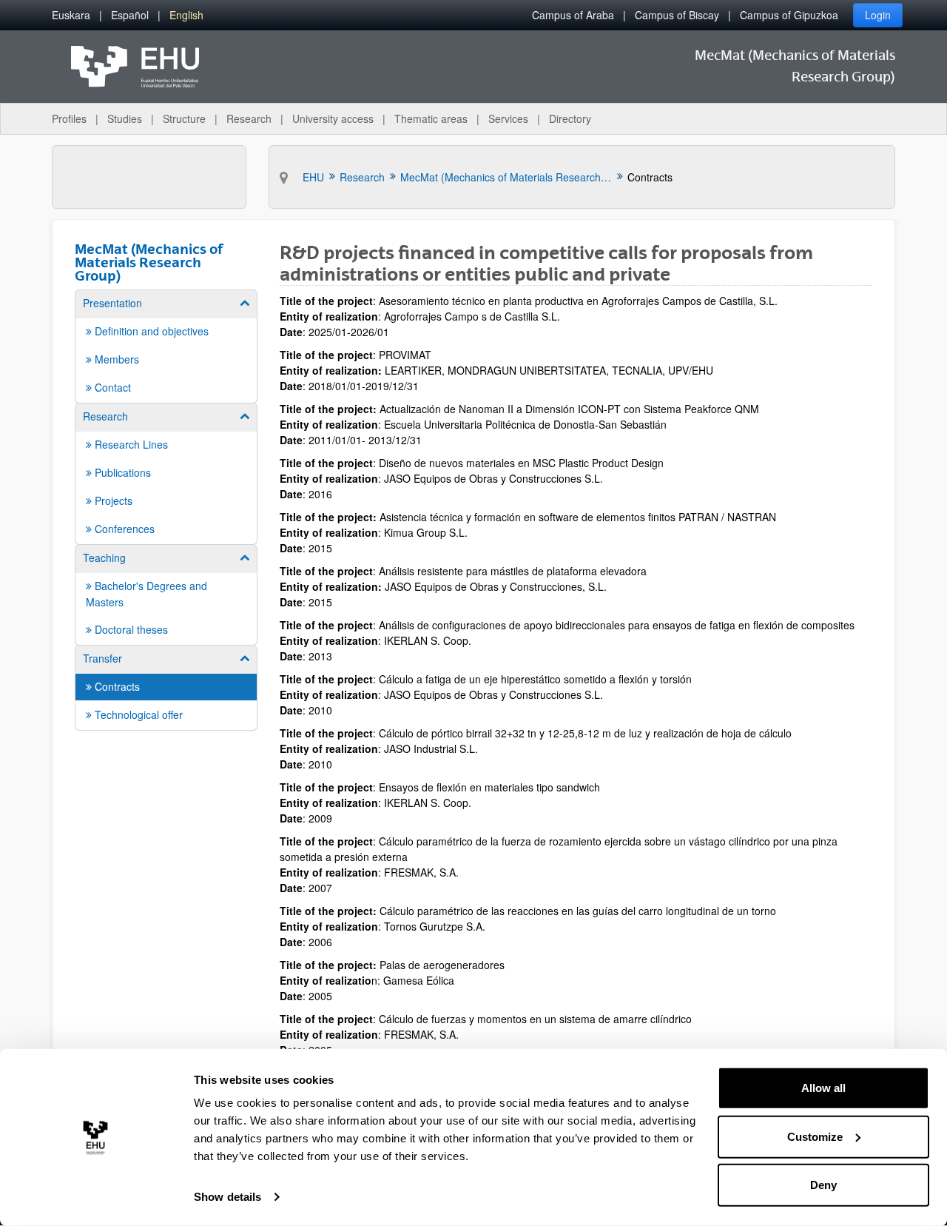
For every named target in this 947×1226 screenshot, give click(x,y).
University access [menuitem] (333, 118)
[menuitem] (71, 15)
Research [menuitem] (249, 118)
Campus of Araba (573, 14)
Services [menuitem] (508, 118)
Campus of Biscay (677, 14)
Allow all (823, 1088)
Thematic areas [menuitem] (431, 118)
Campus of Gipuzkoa (789, 14)
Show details (227, 1196)
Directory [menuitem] (570, 118)
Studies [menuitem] (124, 118)
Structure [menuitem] (184, 118)
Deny (823, 1185)
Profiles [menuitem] (69, 118)
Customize (815, 1136)
